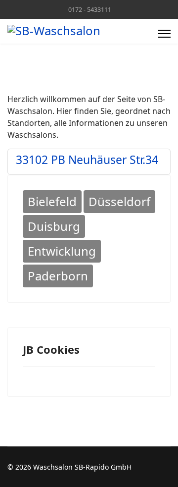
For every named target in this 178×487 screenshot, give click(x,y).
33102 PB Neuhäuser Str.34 (87, 159)
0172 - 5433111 (89, 9)
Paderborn (58, 276)
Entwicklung (62, 251)
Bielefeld (52, 201)
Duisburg (54, 226)
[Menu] (164, 34)
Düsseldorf (119, 201)
